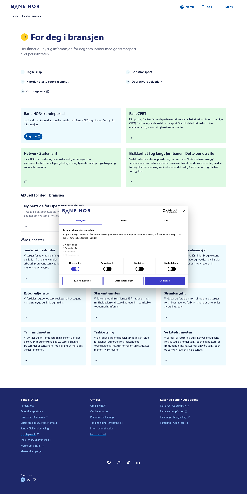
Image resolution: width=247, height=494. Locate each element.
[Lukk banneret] (184, 211)
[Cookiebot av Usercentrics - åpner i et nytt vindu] (164, 211)
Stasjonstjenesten (107, 293)
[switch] (107, 269)
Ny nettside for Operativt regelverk (54, 206)
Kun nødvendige (82, 280)
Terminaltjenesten (37, 332)
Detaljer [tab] (124, 220)
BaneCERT (138, 113)
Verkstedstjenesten (178, 332)
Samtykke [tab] (81, 220)
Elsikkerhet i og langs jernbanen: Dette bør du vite (171, 153)
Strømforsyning (175, 293)
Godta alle (165, 280)
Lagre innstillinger (123, 280)
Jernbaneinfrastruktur (39, 250)
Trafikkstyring (104, 332)
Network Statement (40, 153)
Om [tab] (166, 220)
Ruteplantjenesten (37, 293)
